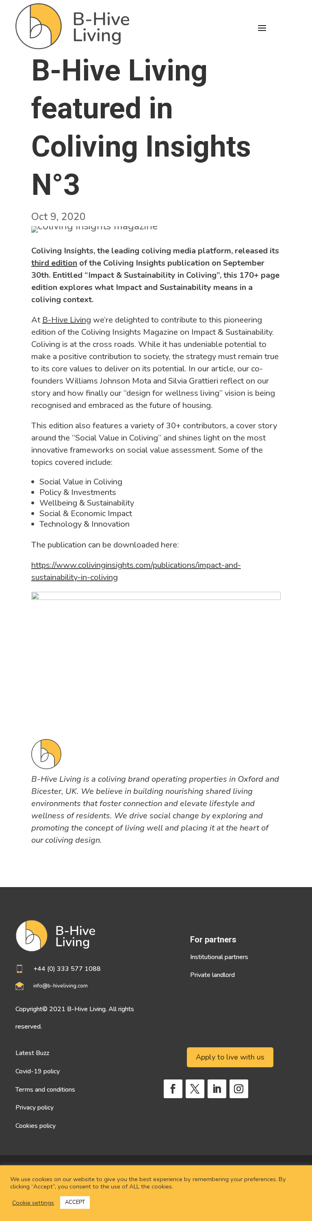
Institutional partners (219, 957)
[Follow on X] (195, 1088)
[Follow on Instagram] (239, 1088)
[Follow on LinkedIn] (217, 1088)
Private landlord (212, 974)
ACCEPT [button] (75, 1202)
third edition (54, 262)
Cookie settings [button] (33, 1202)
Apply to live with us (230, 1057)
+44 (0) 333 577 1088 (67, 968)
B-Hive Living (66, 319)
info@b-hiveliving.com (60, 986)
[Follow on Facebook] (173, 1088)
